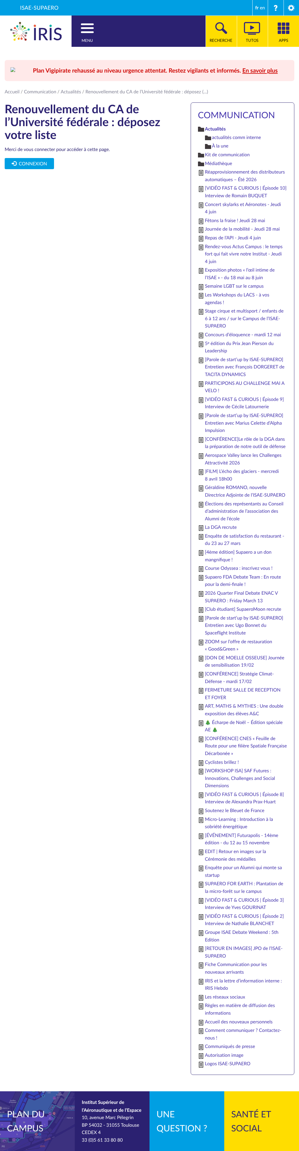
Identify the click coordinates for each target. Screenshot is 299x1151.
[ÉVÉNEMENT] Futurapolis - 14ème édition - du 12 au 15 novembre (241, 839)
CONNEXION (31, 163)
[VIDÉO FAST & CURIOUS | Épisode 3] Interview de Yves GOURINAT (244, 904)
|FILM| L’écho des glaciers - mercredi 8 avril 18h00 (242, 475)
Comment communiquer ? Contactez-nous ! (243, 1034)
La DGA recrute (221, 527)
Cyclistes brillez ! (222, 762)
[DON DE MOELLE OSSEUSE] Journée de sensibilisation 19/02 (244, 661)
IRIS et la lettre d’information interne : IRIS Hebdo (243, 984)
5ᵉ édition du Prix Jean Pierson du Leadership (239, 347)
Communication (40, 91)
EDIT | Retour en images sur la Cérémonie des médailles (235, 855)
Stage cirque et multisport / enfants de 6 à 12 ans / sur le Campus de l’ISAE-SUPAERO (244, 318)
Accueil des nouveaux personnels (239, 1021)
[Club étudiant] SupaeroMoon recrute (243, 609)
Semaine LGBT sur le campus (234, 286)
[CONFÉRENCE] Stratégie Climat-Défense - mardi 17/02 (239, 677)
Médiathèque (218, 163)
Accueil (12, 91)
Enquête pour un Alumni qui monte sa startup (243, 871)
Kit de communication (227, 154)
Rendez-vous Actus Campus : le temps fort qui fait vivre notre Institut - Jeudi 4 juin (244, 254)
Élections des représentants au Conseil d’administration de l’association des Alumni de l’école (244, 511)
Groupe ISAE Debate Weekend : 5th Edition (242, 936)
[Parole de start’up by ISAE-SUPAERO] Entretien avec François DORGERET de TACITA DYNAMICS (244, 367)
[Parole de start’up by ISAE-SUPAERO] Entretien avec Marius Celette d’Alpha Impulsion (244, 422)
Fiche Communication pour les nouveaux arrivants (236, 968)
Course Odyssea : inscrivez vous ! (239, 568)
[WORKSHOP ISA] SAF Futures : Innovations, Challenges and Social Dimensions (240, 778)
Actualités (71, 91)
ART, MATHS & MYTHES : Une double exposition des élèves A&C (244, 710)
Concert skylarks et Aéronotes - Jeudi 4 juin (243, 208)
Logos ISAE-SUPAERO (228, 1063)
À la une (220, 146)
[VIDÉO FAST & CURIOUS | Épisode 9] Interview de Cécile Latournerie (244, 403)
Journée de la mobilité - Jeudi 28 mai (242, 229)
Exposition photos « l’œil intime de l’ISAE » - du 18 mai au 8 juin (240, 274)
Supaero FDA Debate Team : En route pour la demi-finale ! (243, 581)
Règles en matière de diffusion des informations (240, 1009)
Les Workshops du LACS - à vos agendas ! (237, 298)
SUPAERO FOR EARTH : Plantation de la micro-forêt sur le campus (244, 887)
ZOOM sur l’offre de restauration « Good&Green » (238, 645)
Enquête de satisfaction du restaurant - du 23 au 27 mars (244, 540)
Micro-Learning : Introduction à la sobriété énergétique (239, 823)
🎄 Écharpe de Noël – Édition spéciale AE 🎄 (244, 726)
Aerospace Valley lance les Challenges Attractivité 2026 (243, 459)
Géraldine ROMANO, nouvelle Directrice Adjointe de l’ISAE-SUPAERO (245, 491)
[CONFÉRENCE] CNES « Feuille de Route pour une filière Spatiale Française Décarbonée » (246, 746)
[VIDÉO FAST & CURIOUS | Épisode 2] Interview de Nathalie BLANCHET (244, 920)
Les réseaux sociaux (225, 997)
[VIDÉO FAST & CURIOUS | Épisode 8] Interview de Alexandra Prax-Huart (244, 798)
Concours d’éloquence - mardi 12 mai (243, 334)
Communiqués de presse (230, 1046)
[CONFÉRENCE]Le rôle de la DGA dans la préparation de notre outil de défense (245, 443)
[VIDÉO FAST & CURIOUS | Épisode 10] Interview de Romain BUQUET (246, 192)
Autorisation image (224, 1055)
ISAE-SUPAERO (39, 7)
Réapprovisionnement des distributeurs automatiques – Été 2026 (245, 176)
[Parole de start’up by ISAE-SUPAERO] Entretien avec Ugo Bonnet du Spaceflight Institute (244, 625)
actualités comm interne (236, 137)
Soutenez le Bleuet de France (235, 810)
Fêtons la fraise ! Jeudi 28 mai (235, 220)
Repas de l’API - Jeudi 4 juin (233, 237)
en (262, 7)
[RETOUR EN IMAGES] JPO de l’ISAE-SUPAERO (244, 952)
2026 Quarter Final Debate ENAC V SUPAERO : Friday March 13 (241, 597)
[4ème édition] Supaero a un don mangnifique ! (238, 556)
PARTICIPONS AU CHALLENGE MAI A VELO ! (244, 387)
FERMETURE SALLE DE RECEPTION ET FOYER (243, 694)
